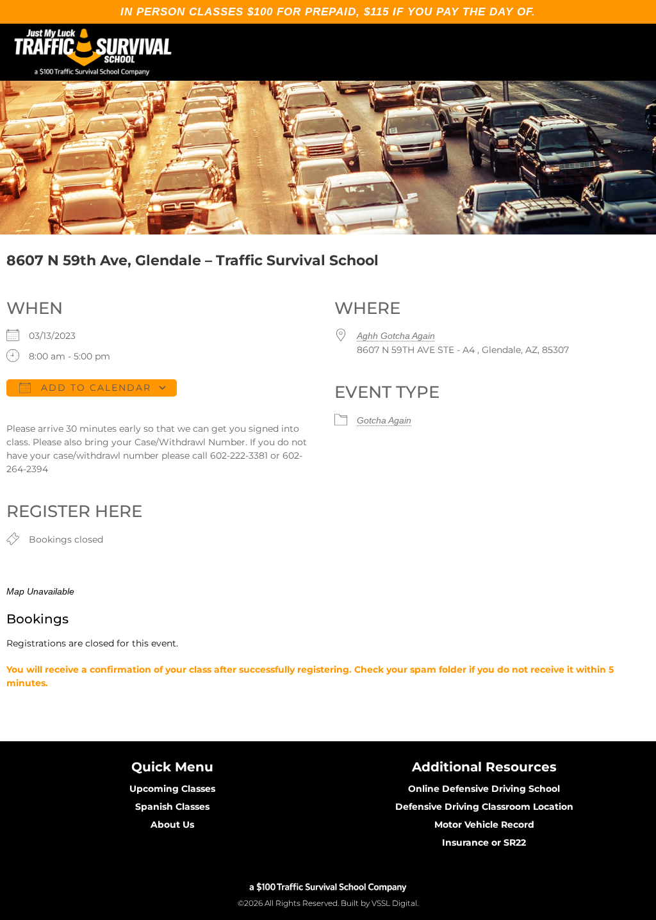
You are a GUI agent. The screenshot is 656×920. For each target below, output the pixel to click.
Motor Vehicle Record (484, 824)
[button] (634, 52)
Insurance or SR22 (484, 842)
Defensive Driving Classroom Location (484, 806)
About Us (172, 824)
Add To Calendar (94, 387)
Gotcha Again (384, 420)
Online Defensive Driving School (484, 788)
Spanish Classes (172, 806)
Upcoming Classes (172, 788)
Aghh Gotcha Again (396, 336)
